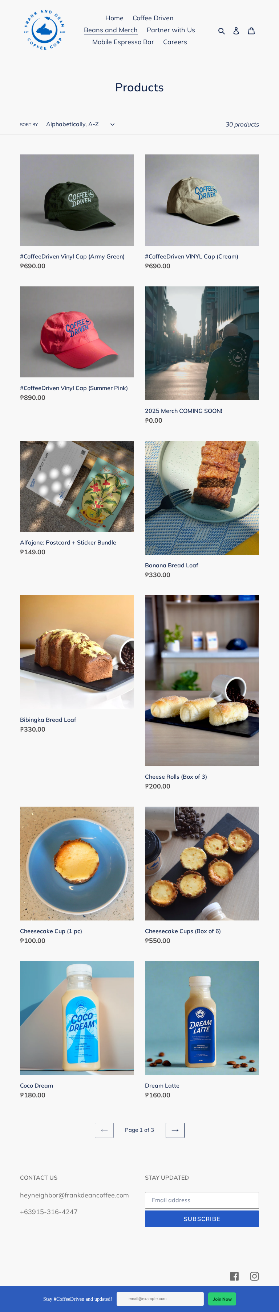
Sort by (29, 124)
